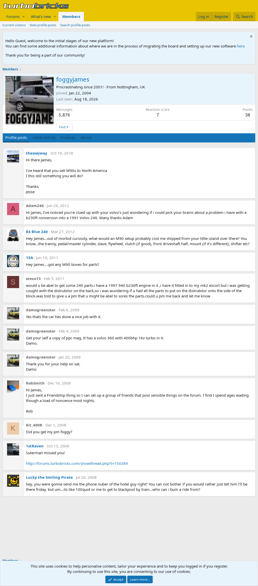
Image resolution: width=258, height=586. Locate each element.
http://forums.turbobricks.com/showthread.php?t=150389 (77, 463)
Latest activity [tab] (44, 137)
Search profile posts (75, 25)
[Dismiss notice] (250, 37)
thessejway (36, 153)
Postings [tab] (68, 137)
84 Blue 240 (37, 231)
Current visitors (14, 25)
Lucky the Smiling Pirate (49, 477)
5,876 (64, 115)
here (241, 45)
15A (29, 257)
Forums (13, 16)
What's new (41, 16)
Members (71, 16)
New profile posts (43, 25)
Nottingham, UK (131, 86)
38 (247, 115)
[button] (23, 16)
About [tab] (86, 137)
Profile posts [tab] (16, 137)
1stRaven (35, 445)
